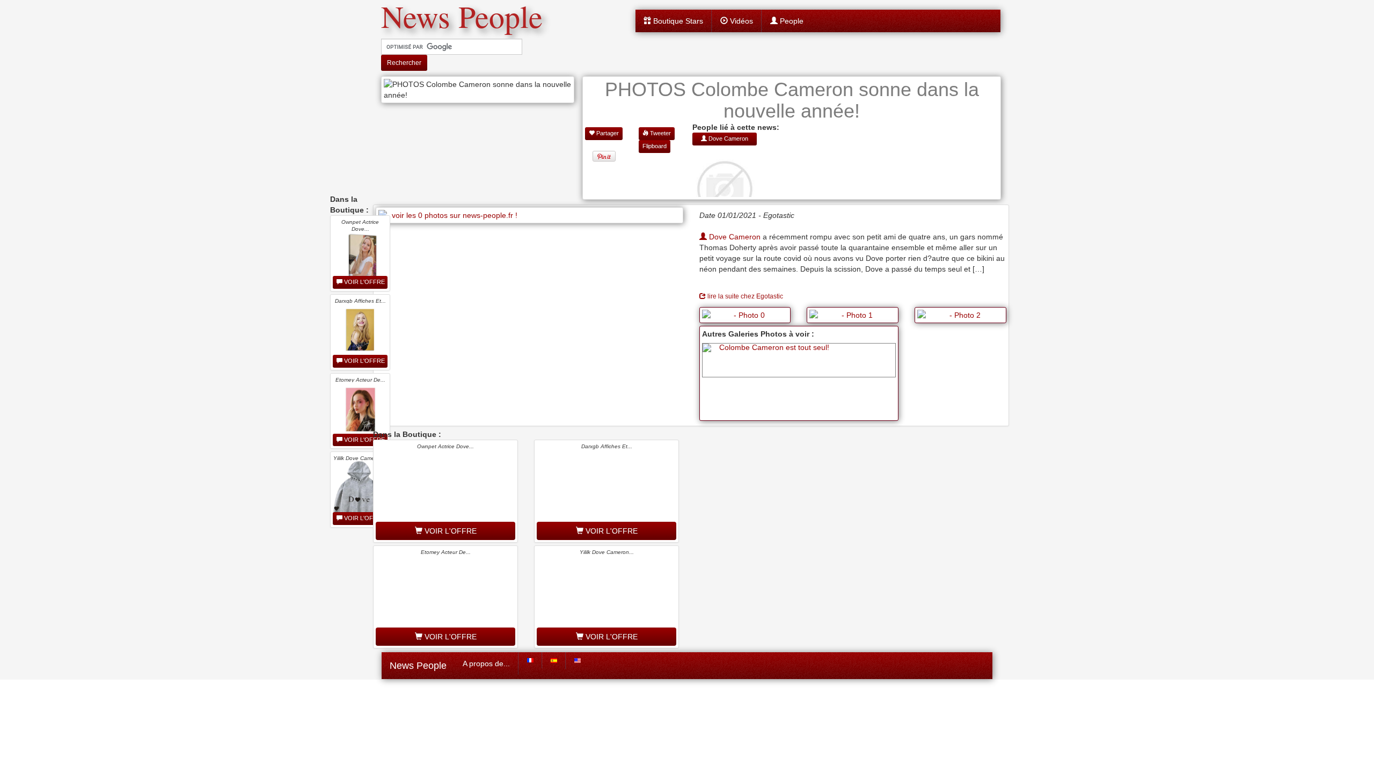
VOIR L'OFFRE (363, 282)
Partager (607, 133)
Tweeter (659, 133)
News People (418, 665)
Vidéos (740, 21)
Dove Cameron (734, 236)
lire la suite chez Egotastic (744, 296)
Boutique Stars (677, 21)
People (790, 21)
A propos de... (486, 663)
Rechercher (404, 63)
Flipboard (654, 146)
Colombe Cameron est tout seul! (774, 347)
